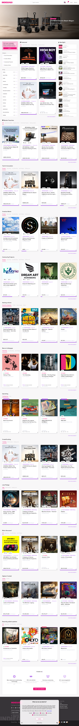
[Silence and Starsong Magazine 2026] (29, 225)
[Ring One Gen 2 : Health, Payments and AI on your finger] (49, 179)
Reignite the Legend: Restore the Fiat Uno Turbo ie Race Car (30, 422)
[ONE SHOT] (68, 407)
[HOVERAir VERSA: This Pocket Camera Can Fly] (28, 90)
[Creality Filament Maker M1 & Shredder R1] (10, 134)
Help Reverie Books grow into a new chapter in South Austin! (10, 285)
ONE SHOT (63, 420)
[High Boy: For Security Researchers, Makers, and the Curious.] (47, 55)
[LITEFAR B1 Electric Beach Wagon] (29, 179)
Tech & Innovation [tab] (26, 44)
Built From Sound (8, 420)
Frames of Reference (47, 238)
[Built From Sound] (10, 407)
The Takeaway (26, 375)
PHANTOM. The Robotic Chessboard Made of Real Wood (68, 148)
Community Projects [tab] (25, 122)
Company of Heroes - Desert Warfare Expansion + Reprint (30, 513)
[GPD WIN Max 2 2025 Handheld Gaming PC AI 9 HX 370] (29, 134)
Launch (9, 48)
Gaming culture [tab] (33, 122)
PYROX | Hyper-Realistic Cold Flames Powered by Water (27, 69)
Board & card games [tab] (6, 305)
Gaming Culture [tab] (41, 44)
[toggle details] (36, 79)
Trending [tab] (4, 441)
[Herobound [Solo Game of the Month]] (29, 316)
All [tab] (20, 44)
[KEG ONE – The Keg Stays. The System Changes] (49, 362)
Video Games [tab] (19, 305)
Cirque (62, 329)
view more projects (51, 116)
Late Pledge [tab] (21, 168)
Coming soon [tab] (5, 396)
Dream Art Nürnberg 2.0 (29, 283)
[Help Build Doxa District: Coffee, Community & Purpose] (68, 362)
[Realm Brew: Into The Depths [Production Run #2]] (68, 453)
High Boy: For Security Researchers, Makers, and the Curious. (47, 69)
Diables (63, 511)
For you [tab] (4, 168)
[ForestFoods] (49, 271)
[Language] (64, 2)
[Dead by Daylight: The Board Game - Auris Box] (10, 316)
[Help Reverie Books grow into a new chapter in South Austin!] (10, 271)
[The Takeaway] (29, 362)
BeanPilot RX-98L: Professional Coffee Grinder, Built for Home (67, 194)
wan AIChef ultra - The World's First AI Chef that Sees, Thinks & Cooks (47, 104)
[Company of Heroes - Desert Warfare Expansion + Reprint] (29, 498)
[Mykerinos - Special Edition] (49, 316)
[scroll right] (55, 45)
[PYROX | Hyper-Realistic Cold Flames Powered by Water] (28, 55)
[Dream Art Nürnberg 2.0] (29, 271)
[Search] (32, 2)
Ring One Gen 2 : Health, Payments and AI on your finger (48, 194)
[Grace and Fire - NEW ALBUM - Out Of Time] (10, 498)
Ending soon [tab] (27, 168)
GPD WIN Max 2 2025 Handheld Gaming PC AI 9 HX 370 (29, 148)
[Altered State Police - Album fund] (68, 225)
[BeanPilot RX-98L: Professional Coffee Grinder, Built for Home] (68, 179)
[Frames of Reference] (49, 225)
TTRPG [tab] (13, 305)
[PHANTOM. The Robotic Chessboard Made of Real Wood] (68, 134)
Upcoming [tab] (9, 168)
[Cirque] (68, 316)
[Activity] (67, 2)
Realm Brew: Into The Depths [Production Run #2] (67, 467)
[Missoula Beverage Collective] (68, 271)
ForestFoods (45, 283)
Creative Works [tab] (34, 44)
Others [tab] (24, 305)
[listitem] (10, 72)
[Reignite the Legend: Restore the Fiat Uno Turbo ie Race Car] (29, 407)
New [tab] (10, 396)
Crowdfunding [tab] (15, 168)
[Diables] (68, 498)
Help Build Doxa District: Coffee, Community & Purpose (67, 376)
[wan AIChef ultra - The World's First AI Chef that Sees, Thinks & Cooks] (47, 90)
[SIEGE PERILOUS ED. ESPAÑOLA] (49, 407)
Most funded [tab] (10, 441)
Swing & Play (6, 375)
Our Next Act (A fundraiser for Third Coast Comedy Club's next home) (10, 239)
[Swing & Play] (10, 362)
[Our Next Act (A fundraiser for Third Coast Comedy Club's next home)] (10, 225)
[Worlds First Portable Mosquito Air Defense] (49, 134)
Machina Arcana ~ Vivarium (49, 511)
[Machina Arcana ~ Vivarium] (49, 498)
